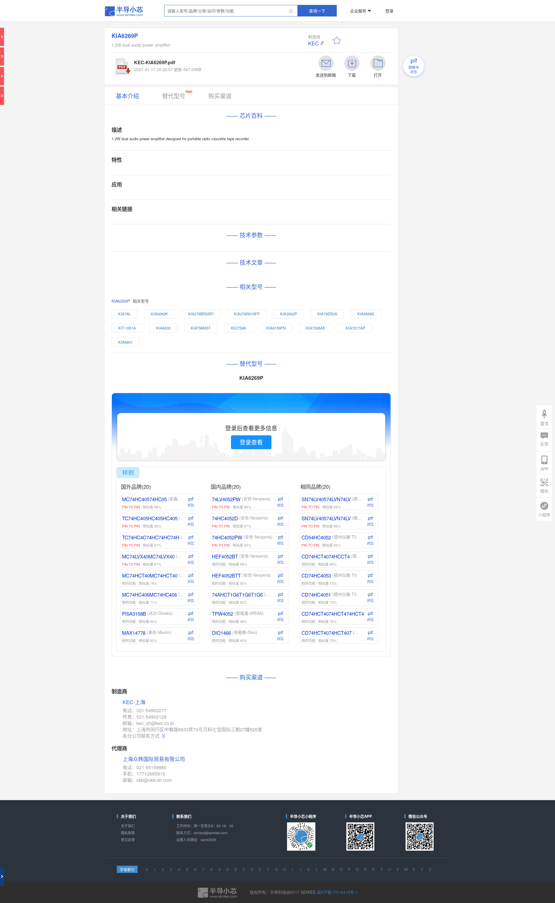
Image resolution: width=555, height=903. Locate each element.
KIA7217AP (178, 229)
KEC (301, 29)
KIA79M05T (252, 219)
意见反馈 (177, 561)
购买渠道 (238, 64)
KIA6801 (203, 229)
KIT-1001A (203, 219)
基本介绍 (177, 64)
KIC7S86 (278, 219)
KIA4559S (177, 219)
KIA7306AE (329, 219)
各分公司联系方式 (187, 492)
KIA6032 (227, 219)
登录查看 (259, 296)
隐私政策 (177, 556)
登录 (351, 7)
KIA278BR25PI (227, 210)
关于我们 (177, 552)
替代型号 (210, 63)
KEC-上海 (182, 470)
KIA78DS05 (312, 210)
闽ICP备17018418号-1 (317, 597)
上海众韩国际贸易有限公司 (195, 507)
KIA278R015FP (258, 210)
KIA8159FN (303, 219)
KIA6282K (199, 210)
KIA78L (175, 210)
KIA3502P (287, 210)
